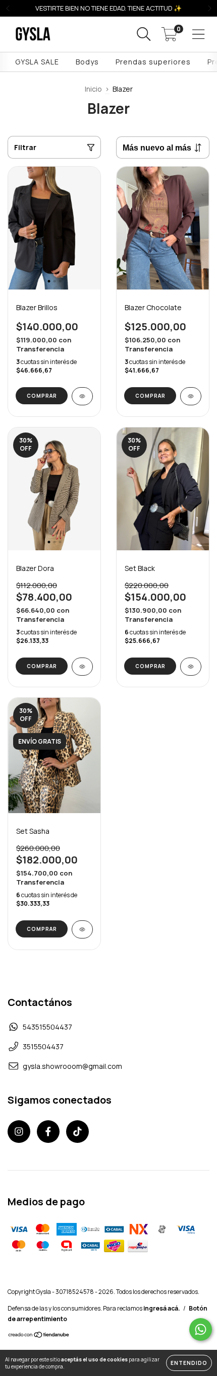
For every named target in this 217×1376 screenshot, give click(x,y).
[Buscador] (144, 34)
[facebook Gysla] (48, 1131)
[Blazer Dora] (82, 667)
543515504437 (47, 1027)
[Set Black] (190, 667)
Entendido (189, 1362)
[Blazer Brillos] (82, 396)
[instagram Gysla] (19, 1131)
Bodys (87, 61)
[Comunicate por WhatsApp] (200, 1329)
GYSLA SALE (37, 61)
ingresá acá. (161, 1308)
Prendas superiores (153, 61)
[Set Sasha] (82, 929)
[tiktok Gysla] (77, 1131)
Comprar (42, 395)
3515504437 (43, 1046)
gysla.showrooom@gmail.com (72, 1066)
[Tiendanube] (39, 1335)
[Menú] (198, 34)
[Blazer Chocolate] (190, 396)
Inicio (93, 89)
